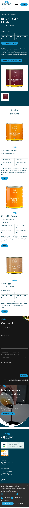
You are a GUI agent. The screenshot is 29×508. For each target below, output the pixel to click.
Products (4, 483)
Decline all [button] (21, 503)
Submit (23, 375)
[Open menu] (16, 5)
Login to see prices (9, 43)
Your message (6, 362)
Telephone (5, 336)
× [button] (27, 485)
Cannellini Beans (9, 150)
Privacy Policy (12, 380)
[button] (14, 500)
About (3, 481)
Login (24, 4)
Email (3, 344)
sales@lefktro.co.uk (6, 464)
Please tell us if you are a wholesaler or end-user (11, 353)
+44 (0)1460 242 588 (6, 462)
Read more (13, 491)
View (4, 178)
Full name (5, 328)
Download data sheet (11, 60)
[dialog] (14, 495)
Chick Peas (6, 283)
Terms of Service (21, 380)
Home (4, 14)
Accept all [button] (8, 503)
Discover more (8, 413)
